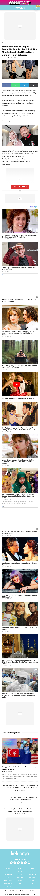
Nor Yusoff (6, 57)
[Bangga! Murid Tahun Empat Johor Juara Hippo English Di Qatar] (20, 751)
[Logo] (20, 7)
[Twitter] (18, 862)
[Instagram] (14, 862)
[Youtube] (25, 862)
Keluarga (4, 43)
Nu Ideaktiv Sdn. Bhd (19, 894)
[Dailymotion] (29, 862)
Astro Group (32, 894)
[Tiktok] (22, 862)
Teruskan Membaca (20, 186)
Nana (3, 771)
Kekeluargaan (13, 43)
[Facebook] (11, 862)
